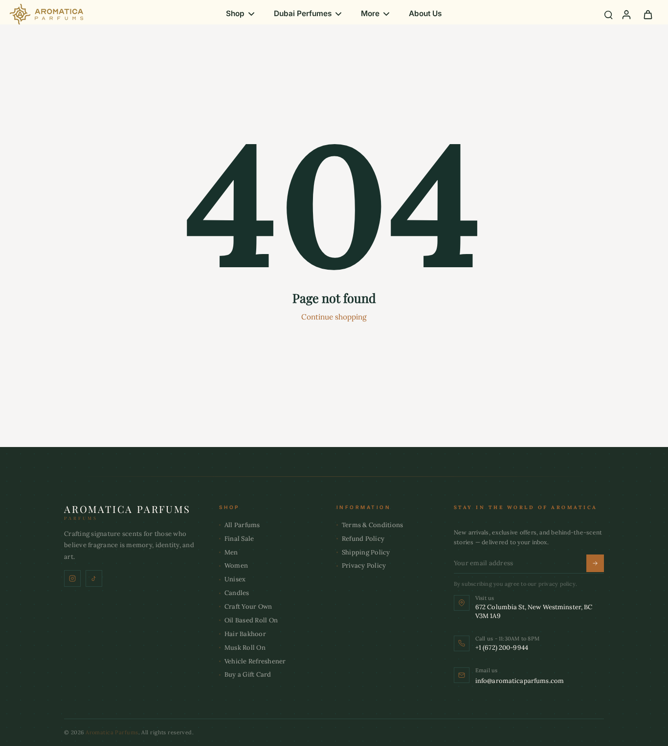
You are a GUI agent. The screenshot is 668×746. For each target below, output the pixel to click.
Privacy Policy (364, 565)
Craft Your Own (248, 606)
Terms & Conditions (372, 525)
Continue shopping (334, 316)
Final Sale (239, 538)
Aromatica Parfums (112, 732)
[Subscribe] (595, 563)
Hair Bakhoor (245, 634)
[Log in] (626, 14)
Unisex (235, 579)
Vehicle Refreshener (255, 661)
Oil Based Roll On (251, 620)
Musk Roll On (245, 647)
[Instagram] (72, 578)
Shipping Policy (366, 552)
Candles (236, 593)
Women (236, 565)
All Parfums (242, 525)
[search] (608, 14)
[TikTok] (94, 578)
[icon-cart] (647, 14)
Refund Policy (363, 538)
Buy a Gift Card (247, 674)
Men (231, 552)
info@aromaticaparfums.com (519, 681)
